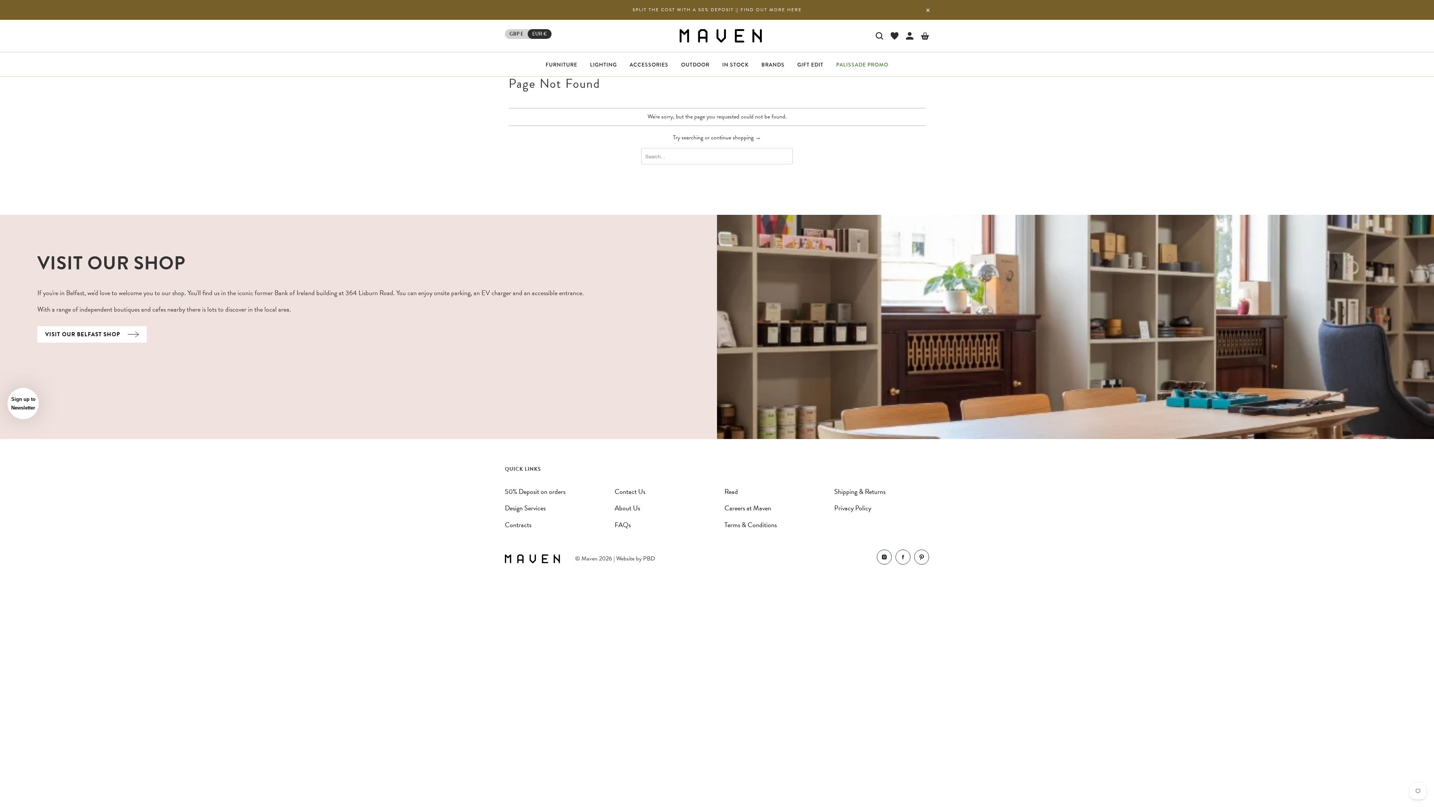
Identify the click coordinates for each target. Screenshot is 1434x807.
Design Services (525, 508)
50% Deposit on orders (535, 491)
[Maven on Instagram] (884, 559)
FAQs (623, 525)
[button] (23, 403)
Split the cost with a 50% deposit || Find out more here (717, 9)
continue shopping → (736, 137)
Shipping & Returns (859, 491)
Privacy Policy (852, 508)
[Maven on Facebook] (903, 559)
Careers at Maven (747, 508)
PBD (649, 558)
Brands (773, 64)
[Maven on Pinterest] (921, 559)
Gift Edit (810, 64)
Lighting (603, 64)
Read (731, 491)
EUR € (539, 34)
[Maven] (721, 35)
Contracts (518, 525)
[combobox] (717, 156)
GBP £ (516, 34)
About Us (627, 508)
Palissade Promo (862, 64)
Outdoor (695, 64)
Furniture (561, 64)
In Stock (735, 64)
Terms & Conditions (750, 525)
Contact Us (630, 491)
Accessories (649, 64)
